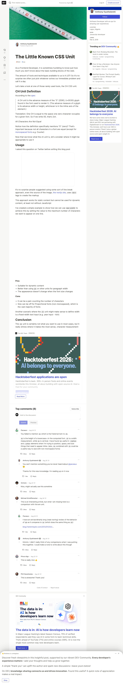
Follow (105, 17)
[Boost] (5, 73)
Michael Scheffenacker (29, 498)
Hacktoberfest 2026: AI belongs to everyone (103, 113)
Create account (113, 3)
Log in (101, 3)
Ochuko (24, 483)
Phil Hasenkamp (27, 574)
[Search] (10, 3)
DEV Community (109, 46)
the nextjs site (59, 192)
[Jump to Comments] (5, 59)
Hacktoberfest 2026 (111, 125)
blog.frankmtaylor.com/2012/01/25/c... (38, 527)
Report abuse (55, 587)
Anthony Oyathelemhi (28, 44)
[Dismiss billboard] (118, 653)
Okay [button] (5, 680)
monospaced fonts (23, 132)
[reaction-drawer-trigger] (4, 51)
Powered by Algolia (65, 3)
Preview (33, 423)
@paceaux (72, 464)
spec (33, 95)
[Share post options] (5, 80)
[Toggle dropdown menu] (79, 333)
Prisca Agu (25, 556)
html (18, 62)
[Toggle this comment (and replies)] (17, 433)
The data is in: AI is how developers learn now (48, 630)
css (23, 62)
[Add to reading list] (5, 66)
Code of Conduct (42, 587)
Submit (23, 423)
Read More (21, 396)
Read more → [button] (22, 648)
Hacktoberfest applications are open (41, 377)
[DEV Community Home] (4, 3)
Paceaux (24, 430)
